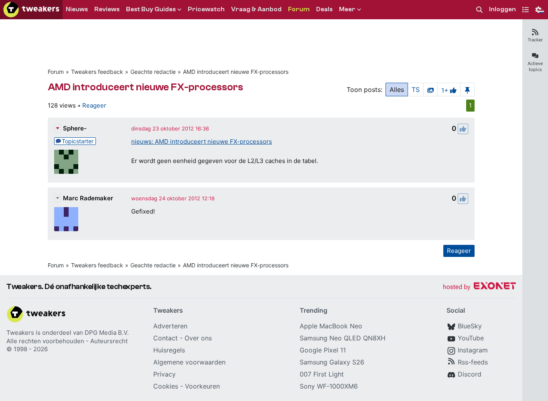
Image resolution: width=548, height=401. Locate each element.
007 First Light (322, 374)
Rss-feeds (473, 362)
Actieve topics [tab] (535, 66)
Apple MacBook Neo (331, 326)
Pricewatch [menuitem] (206, 9)
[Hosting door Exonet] (479, 287)
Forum (56, 71)
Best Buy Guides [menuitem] (151, 9)
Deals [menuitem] (324, 9)
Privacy (164, 374)
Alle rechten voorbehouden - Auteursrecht (67, 341)
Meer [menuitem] (347, 9)
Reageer (94, 105)
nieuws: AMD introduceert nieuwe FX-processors (201, 141)
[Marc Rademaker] (66, 219)
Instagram (473, 350)
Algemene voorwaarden (189, 362)
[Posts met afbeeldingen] (430, 89)
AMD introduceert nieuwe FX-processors (235, 71)
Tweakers (20, 332)
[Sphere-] (66, 162)
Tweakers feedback (97, 71)
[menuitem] (479, 9)
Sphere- (75, 128)
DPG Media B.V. (107, 332)
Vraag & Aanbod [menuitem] (256, 9)
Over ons (198, 338)
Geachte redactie (153, 71)
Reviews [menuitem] (107, 9)
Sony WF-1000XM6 (329, 386)
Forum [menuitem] (299, 9)
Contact (165, 338)
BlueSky (470, 326)
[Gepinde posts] (467, 89)
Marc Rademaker (88, 198)
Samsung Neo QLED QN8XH (343, 338)
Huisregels (169, 350)
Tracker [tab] (535, 40)
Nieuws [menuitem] (77, 9)
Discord (469, 374)
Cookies (165, 386)
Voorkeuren (202, 386)
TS (416, 89)
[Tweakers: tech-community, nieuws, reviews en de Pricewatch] (31, 9)
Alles (397, 89)
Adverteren (170, 326)
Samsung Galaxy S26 (332, 362)
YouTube (471, 338)
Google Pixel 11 (323, 350)
